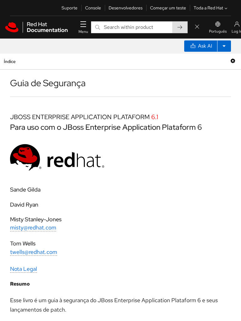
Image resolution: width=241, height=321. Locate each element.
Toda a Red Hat (208, 8)
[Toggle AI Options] (224, 46)
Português (218, 31)
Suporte (70, 8)
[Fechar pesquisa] (197, 27)
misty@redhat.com (33, 227)
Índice (9, 61)
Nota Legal (23, 268)
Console (93, 8)
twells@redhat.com (33, 251)
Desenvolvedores (125, 8)
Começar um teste (168, 8)
